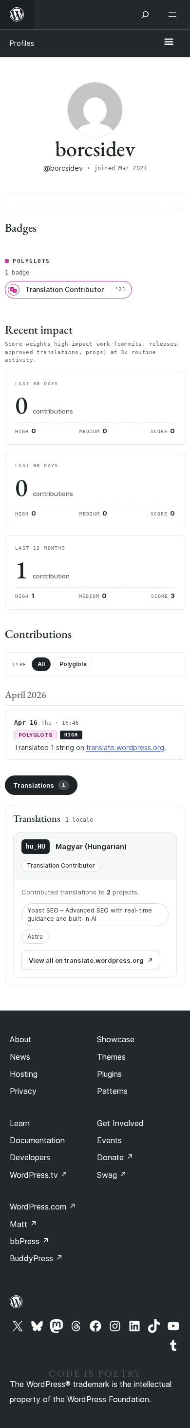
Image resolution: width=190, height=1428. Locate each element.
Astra (35, 936)
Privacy (23, 1091)
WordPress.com (43, 1206)
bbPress (29, 1241)
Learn (20, 1123)
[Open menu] (174, 14)
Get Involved (120, 1123)
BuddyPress (36, 1258)
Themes (111, 1057)
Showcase (115, 1039)
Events (109, 1140)
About (20, 1039)
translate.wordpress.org (125, 747)
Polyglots (73, 664)
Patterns (112, 1091)
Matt (23, 1224)
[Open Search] (145, 14)
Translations (39, 785)
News (20, 1057)
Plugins (109, 1074)
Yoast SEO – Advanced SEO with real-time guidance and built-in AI (89, 915)
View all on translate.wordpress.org (86, 960)
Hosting (24, 1074)
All (41, 664)
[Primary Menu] (168, 42)
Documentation (37, 1140)
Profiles (22, 43)
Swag (112, 1175)
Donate (115, 1157)
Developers (30, 1157)
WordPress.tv (39, 1175)
